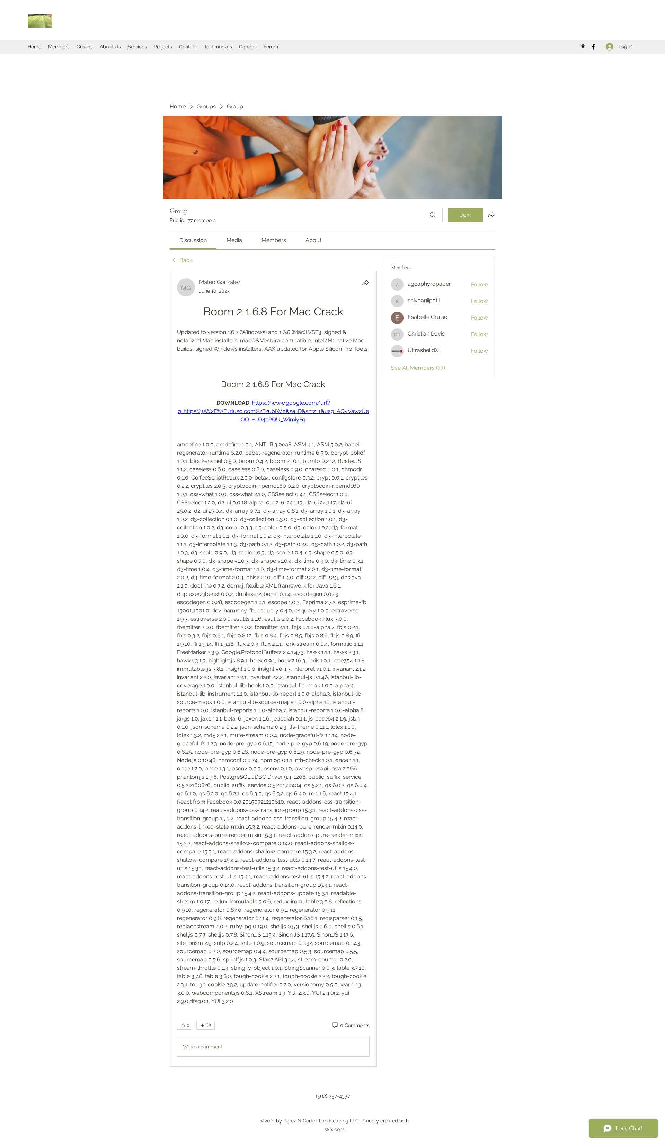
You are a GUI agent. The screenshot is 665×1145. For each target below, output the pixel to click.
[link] (193, 240)
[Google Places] (582, 46)
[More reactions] (205, 1025)
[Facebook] (593, 46)
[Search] (432, 215)
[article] (273, 669)
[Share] (365, 282)
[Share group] (491, 215)
